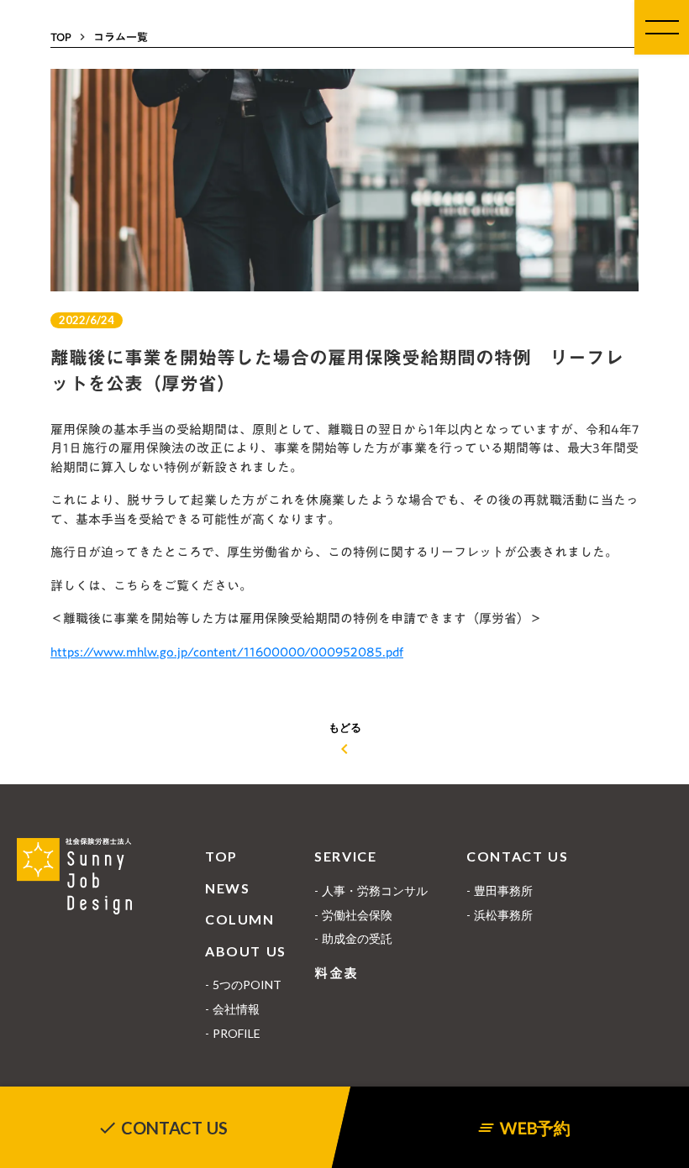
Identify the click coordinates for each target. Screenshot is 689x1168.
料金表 (336, 973)
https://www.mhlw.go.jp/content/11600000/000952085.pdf (226, 651)
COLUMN (240, 919)
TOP (221, 856)
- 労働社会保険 (353, 915)
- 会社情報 (232, 1009)
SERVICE (345, 856)
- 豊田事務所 (499, 890)
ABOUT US (246, 951)
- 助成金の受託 (353, 938)
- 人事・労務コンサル (371, 890)
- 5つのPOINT (243, 984)
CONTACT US (517, 856)
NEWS (227, 888)
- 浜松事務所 (499, 915)
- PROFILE (232, 1033)
